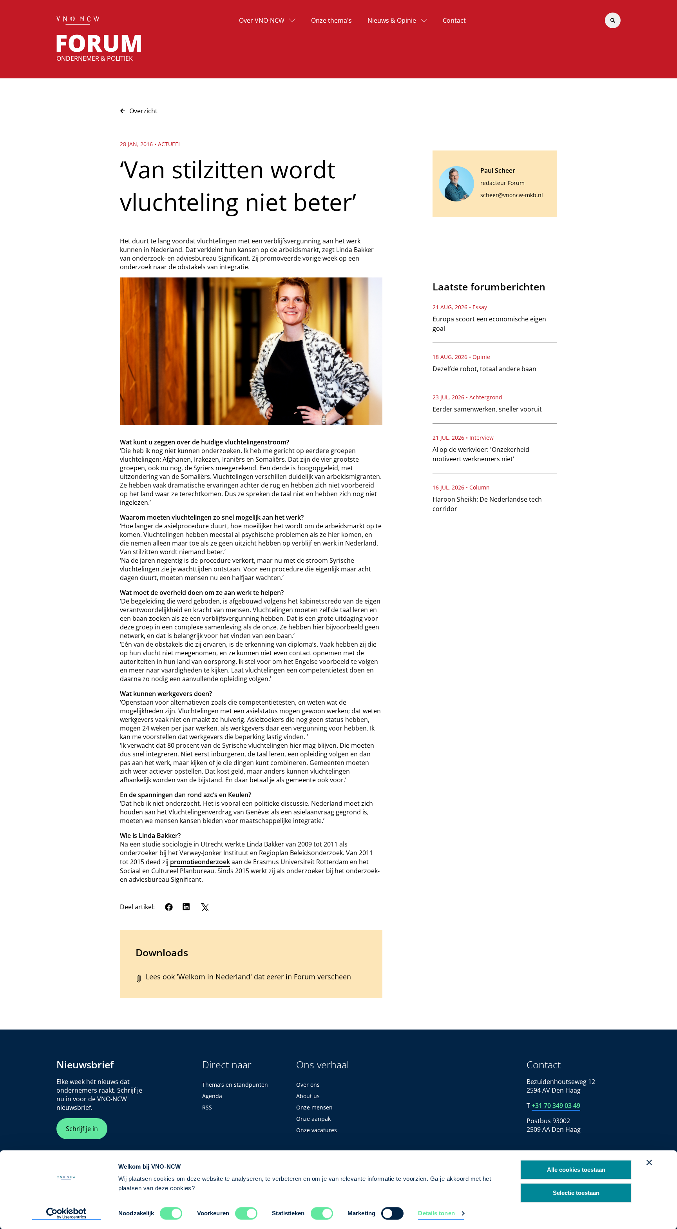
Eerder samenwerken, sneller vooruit (487, 409)
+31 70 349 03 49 (556, 1105)
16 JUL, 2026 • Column (461, 487)
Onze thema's (331, 20)
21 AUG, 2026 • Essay (460, 307)
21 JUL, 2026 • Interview (463, 437)
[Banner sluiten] (649, 1162)
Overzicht (143, 111)
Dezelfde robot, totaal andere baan (484, 368)
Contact (454, 20)
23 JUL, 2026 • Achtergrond (467, 397)
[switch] (246, 1213)
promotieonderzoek (200, 861)
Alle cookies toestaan (576, 1169)
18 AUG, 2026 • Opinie (461, 357)
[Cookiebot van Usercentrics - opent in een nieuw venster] (66, 1214)
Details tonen (436, 1213)
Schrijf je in (82, 1128)
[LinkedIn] (186, 907)
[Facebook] (169, 907)
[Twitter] (204, 907)
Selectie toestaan (576, 1192)
